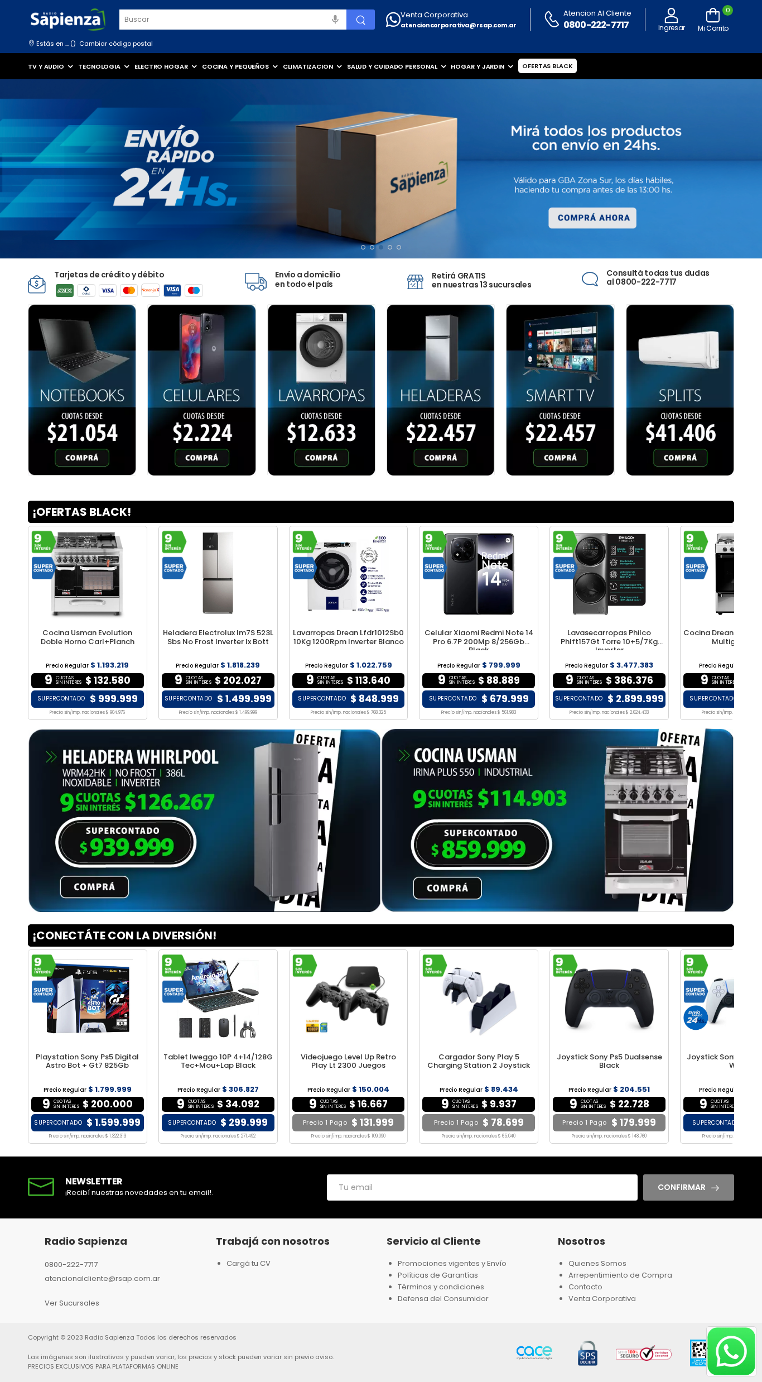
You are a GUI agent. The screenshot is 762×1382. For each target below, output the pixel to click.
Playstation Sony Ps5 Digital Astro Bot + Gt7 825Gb (87, 1061)
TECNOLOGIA (99, 66)
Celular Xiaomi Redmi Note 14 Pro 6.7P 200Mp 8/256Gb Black (479, 641)
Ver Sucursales (72, 1303)
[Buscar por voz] (335, 19)
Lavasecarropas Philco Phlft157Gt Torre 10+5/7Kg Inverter (609, 641)
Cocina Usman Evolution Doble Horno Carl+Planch (87, 637)
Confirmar (682, 1187)
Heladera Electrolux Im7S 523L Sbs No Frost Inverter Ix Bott (218, 637)
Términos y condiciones (441, 1287)
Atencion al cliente (597, 13)
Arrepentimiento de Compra (620, 1275)
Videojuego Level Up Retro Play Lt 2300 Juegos (348, 1061)
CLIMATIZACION (308, 66)
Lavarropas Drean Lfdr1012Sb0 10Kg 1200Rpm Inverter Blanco (348, 637)
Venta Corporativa (434, 14)
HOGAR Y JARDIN (477, 66)
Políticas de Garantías (438, 1275)
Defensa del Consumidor (443, 1298)
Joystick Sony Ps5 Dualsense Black (609, 1061)
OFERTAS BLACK (547, 65)
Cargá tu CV (248, 1263)
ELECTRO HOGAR (161, 66)
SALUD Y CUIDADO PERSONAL (392, 66)
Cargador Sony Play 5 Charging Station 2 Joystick (478, 1061)
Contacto (585, 1287)
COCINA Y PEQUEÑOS (235, 66)
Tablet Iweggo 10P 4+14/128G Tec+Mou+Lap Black (218, 1061)
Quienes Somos (597, 1263)
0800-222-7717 (596, 24)
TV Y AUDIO (46, 66)
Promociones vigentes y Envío (452, 1263)
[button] (363, 247)
